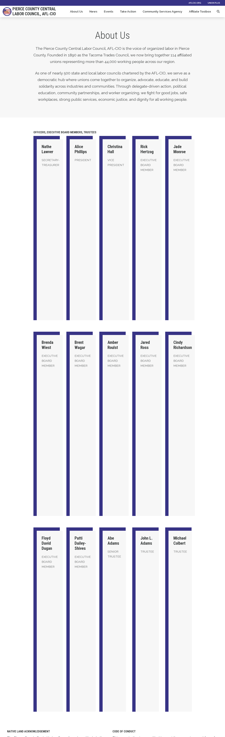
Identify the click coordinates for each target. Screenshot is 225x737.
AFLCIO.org (195, 3)
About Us (76, 11)
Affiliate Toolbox (200, 11)
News (93, 11)
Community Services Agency (162, 11)
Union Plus (214, 3)
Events (108, 11)
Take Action (128, 11)
